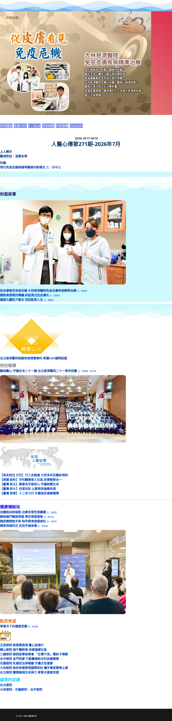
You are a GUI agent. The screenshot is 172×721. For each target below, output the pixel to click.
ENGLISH (76, 126)
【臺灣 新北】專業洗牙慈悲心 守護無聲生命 (29, 484)
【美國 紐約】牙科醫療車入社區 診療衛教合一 (31, 479)
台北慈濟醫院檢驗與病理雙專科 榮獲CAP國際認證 (33, 358)
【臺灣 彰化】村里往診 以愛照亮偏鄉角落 (28, 489)
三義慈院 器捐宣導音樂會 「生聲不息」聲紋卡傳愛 (34, 654)
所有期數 (48, 126)
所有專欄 (62, 126)
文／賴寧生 (30, 167)
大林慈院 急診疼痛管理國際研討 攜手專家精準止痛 (34, 668)
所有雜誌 (6, 126)
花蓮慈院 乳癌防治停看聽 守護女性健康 (26, 663)
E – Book (34, 126)
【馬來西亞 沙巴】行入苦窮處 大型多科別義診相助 (34, 475)
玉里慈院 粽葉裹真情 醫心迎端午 (22, 645)
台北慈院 (6, 685)
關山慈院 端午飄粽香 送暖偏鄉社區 (23, 649)
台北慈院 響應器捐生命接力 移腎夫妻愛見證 (29, 672)
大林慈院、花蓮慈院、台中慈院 (21, 689)
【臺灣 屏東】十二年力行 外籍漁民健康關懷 (29, 493)
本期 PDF (20, 126)
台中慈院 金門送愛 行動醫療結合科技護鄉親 (29, 659)
